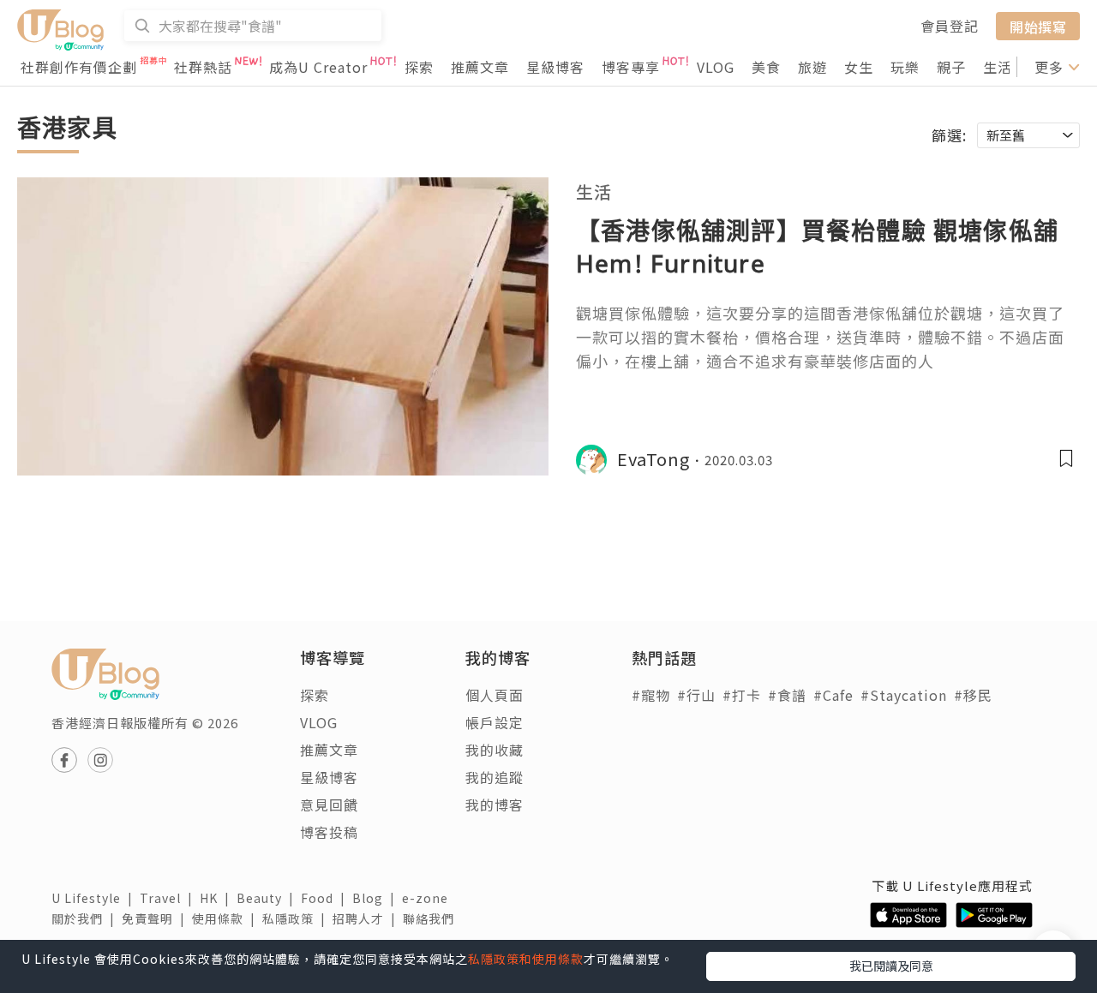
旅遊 (812, 67)
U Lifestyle (95, 897)
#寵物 (651, 695)
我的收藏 (494, 749)
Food (326, 897)
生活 (997, 67)
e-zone (428, 897)
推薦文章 (480, 67)
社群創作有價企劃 (79, 67)
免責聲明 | (157, 918)
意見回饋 (329, 804)
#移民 (973, 695)
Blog (377, 897)
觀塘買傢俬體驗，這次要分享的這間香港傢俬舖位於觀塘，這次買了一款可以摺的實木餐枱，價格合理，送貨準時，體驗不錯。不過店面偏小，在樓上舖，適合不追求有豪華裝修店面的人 (820, 337)
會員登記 (949, 25)
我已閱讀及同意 (891, 965)
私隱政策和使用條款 (526, 958)
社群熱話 (203, 67)
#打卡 (741, 695)
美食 (766, 67)
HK (218, 897)
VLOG (715, 67)
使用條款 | (227, 918)
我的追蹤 (494, 777)
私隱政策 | (297, 918)
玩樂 (905, 67)
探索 (419, 67)
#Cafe (833, 695)
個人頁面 (494, 695)
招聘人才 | (368, 918)
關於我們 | (86, 918)
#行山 (696, 695)
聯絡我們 (432, 918)
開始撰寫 (1038, 25)
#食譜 (787, 695)
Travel (170, 897)
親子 (951, 67)
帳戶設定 (494, 722)
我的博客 (494, 804)
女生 (858, 67)
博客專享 (631, 67)
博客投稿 (329, 832)
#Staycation (903, 695)
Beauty (269, 897)
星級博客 (555, 67)
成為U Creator (318, 67)
